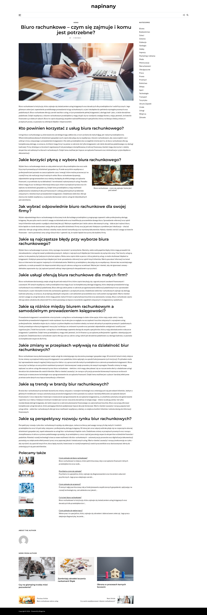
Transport (143, 97)
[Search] (187, 15)
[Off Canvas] (20, 15)
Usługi (141, 110)
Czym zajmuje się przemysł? (70, 484)
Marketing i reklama (147, 56)
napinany (103, 6)
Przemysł (143, 80)
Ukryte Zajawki (145, 104)
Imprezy (142, 52)
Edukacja (142, 42)
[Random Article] (184, 15)
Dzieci (141, 35)
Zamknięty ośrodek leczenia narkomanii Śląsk (72, 579)
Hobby (141, 49)
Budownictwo (144, 32)
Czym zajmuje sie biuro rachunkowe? (73, 458)
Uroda (141, 107)
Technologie (144, 93)
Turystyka (143, 100)
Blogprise (42, 611)
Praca (141, 73)
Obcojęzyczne (144, 69)
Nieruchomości (145, 66)
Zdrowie (142, 117)
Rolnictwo (143, 83)
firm (99, 135)
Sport (141, 90)
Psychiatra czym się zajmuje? (70, 471)
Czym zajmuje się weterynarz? (71, 510)
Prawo (141, 76)
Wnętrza (142, 114)
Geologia (142, 45)
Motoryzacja (144, 63)
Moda (141, 59)
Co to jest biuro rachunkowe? (70, 497)
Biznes (76, 22)
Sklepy (141, 86)
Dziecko (142, 39)
